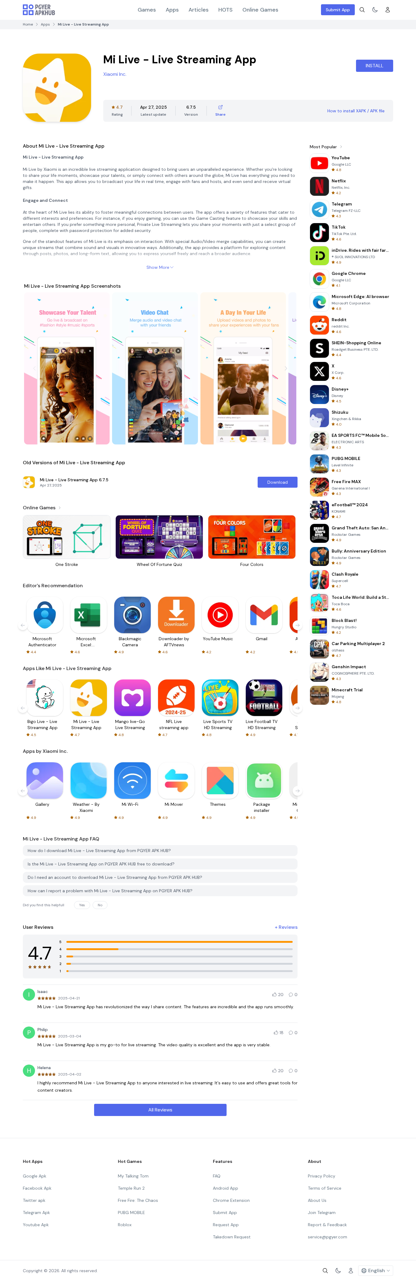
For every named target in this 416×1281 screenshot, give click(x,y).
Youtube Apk (36, 1224)
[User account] (387, 9)
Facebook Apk (37, 1188)
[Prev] (34, 368)
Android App (225, 1188)
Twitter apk (34, 1200)
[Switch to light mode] (374, 9)
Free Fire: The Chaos (138, 1200)
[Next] (285, 368)
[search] (362, 9)
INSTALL (374, 65)
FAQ (216, 1176)
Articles (199, 9)
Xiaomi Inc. (114, 74)
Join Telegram (322, 1212)
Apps (172, 9)
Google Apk (34, 1176)
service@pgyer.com (327, 1237)
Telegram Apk (36, 1212)
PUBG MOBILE (131, 1212)
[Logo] (39, 10)
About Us (317, 1200)
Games (147, 9)
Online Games (260, 9)
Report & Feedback (327, 1224)
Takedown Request (232, 1237)
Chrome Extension (231, 1200)
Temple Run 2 (131, 1188)
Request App (226, 1224)
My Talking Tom (133, 1176)
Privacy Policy (321, 1176)
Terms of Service (324, 1188)
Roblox (125, 1224)
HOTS (225, 9)
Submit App (338, 9)
